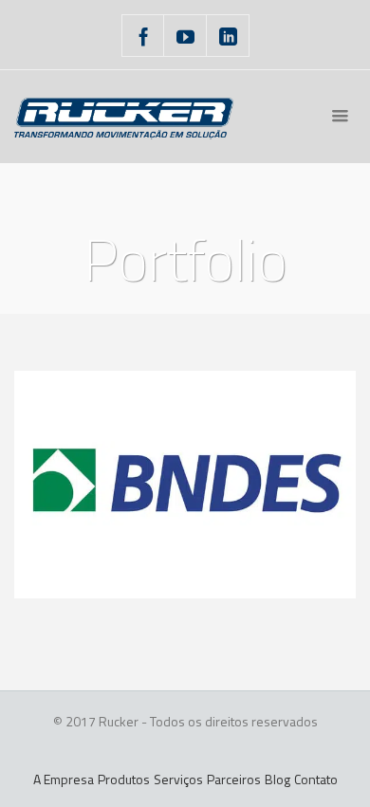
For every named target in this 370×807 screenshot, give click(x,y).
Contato (316, 779)
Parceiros (234, 779)
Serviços (178, 779)
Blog (277, 779)
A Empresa (63, 779)
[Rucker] (123, 116)
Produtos (124, 779)
